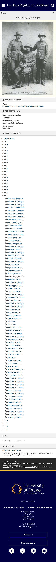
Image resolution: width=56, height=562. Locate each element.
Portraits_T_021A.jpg (15, 414)
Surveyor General (14, 249)
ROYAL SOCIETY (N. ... (15, 327)
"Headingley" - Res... (15, 237)
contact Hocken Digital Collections (42, 463)
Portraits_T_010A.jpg (15, 381)
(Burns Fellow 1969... (15, 333)
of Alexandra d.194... (15, 225)
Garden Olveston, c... (15, 399)
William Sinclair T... (14, 309)
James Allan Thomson (15, 210)
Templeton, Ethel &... (15, 375)
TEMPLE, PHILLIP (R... (15, 372)
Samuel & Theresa (14, 318)
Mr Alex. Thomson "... (15, 258)
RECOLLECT (6, 467)
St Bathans (11, 321)
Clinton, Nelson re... (14, 300)
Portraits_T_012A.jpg (15, 387)
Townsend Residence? (16, 297)
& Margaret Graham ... (15, 396)
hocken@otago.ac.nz (28, 526)
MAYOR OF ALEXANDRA (16, 231)
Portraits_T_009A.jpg (15, 378)
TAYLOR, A (11, 357)
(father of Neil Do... (14, 240)
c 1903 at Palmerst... (15, 291)
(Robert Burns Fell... (14, 315)
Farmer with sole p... (15, 270)
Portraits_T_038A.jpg (15, 246)
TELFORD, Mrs (12, 366)
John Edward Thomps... (16, 234)
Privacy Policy (6, 462)
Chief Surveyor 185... (15, 243)
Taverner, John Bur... (15, 417)
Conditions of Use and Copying (12, 450)
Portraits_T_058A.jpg (15, 306)
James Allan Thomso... (15, 213)
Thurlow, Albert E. (14, 273)
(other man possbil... (15, 408)
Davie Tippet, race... (15, 285)
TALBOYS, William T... (15, 354)
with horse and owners (16, 207)
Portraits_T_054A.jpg (15, 294)
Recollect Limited (29, 467)
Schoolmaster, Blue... (15, 339)
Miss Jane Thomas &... (15, 198)
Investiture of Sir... (14, 345)
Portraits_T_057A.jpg (15, 303)
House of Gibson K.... (15, 330)
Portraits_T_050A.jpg (15, 282)
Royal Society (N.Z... (15, 267)
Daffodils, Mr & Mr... (14, 402)
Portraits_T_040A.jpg (15, 252)
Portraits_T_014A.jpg (15, 393)
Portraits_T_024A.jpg (15, 204)
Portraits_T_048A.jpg (16, 276)
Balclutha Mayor (13, 264)
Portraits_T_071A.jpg (15, 336)
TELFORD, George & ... (15, 369)
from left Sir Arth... (14, 342)
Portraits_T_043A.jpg (15, 261)
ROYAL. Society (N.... (15, 222)
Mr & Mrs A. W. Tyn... (14, 351)
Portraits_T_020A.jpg (15, 411)
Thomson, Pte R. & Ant (15, 255)
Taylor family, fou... (14, 360)
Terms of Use (14, 462)
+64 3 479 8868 (28, 524)
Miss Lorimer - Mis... (14, 390)
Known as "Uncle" (14, 279)
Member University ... (15, 219)
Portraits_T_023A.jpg (15, 201)
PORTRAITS (9, 138)
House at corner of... (15, 228)
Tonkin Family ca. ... (14, 288)
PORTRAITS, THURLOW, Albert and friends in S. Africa (23, 106)
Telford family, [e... (14, 363)
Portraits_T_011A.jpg (15, 384)
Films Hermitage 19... (15, 405)
